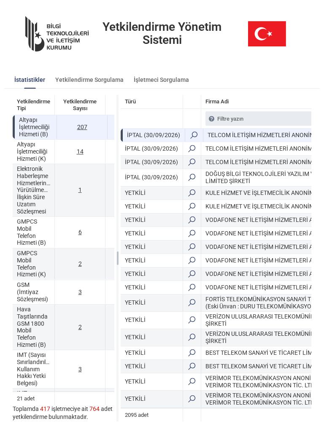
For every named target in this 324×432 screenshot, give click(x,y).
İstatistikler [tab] (29, 79)
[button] (193, 135)
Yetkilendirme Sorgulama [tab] (89, 79)
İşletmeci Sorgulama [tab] (161, 79)
